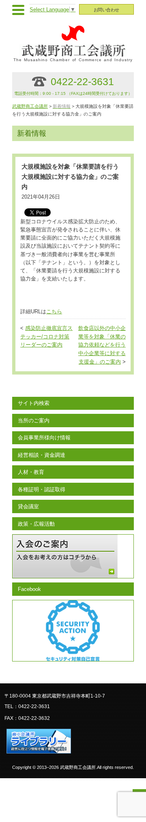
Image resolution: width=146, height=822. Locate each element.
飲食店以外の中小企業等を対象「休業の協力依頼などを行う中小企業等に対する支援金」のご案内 (102, 345)
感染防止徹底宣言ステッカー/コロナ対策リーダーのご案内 (46, 336)
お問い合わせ (106, 9)
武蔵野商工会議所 (30, 106)
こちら (54, 312)
